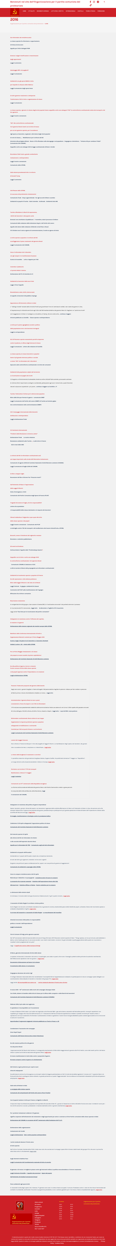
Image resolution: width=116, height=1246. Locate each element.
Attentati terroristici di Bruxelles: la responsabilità (25, 920)
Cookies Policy (59, 1243)
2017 (60, 1212)
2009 (71, 1212)
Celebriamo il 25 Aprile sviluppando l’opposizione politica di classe (30, 823)
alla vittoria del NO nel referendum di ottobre (23, 838)
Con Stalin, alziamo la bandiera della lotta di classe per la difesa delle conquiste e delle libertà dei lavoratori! (42, 993)
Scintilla (80, 11)
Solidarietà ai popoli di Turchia (19, 201)
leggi (43, 791)
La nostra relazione (29, 437)
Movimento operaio (43, 11)
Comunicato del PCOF (33, 524)
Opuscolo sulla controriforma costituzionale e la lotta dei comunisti (30, 365)
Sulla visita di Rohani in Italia (18, 1085)
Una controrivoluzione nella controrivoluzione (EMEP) (25, 404)
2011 (71, 1208)
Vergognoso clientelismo (71, 141)
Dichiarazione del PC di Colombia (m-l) (21, 274)
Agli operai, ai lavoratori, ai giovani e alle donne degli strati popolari (30, 134)
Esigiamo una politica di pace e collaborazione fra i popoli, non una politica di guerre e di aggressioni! (39, 863)
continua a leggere (65, 314)
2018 (60, 1210)
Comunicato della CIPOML (17, 165)
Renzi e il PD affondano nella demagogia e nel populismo (46, 141)
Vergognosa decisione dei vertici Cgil (21, 973)
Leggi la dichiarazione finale (18, 419)
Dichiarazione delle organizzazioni (20, 1127)
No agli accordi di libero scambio (45, 198)
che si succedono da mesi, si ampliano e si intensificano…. (31, 747)
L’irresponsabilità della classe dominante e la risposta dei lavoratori (30, 510)
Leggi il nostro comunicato (18, 116)
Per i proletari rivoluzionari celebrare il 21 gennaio (24, 1113)
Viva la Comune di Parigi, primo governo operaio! (24, 934)
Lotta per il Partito (57, 11)
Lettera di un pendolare (17, 506)
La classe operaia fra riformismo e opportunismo (25, 41)
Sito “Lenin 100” (39, 1229)
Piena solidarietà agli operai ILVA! (20, 1184)
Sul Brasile (42, 201)
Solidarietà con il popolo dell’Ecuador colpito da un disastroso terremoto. (31, 856)
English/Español (39, 1215)
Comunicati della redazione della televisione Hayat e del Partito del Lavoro (32, 223)
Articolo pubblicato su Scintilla (19, 317)
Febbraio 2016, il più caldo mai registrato (22, 1004)
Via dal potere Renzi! (16, 1046)
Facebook (38, 1222)
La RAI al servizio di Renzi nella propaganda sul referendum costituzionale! (32, 568)
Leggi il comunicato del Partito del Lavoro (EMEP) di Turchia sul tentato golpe (33, 401)
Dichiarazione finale (16, 437)
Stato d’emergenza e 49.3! (18, 492)
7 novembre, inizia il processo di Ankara (46, 219)
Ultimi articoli (39, 1202)
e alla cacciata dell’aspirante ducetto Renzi (23, 841)
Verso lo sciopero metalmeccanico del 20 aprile (24, 874)
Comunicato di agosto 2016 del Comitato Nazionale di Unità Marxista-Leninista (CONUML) (37, 463)
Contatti (37, 1209)
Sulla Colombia (33, 201)
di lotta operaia (14, 1145)
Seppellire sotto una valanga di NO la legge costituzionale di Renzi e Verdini (32, 147)
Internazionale (70, 11)
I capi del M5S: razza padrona (68, 711)
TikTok (37, 1224)
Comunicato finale (15, 198)
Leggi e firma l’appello (17, 285)
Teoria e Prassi (90, 11)
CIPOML (37, 1213)
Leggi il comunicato (16, 74)
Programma (38, 1206)
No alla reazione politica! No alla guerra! (22, 1043)
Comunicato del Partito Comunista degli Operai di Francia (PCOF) (29, 495)
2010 (71, 1210)
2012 (71, 1206)
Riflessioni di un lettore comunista (20, 593)
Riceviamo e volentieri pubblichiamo (21, 539)
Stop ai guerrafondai (28, 198)
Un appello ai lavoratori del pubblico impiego (23, 296)
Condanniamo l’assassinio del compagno (22, 1028)
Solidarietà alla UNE (52, 201)
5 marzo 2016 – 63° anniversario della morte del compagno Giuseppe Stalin (32, 989)
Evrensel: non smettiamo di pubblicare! (22, 219)
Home (24, 11)
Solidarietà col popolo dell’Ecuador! (21, 852)
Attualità (31, 11)
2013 (71, 1204)
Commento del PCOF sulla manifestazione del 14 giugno (26, 590)
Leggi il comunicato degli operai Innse (21, 88)
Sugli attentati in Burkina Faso (19, 1158)
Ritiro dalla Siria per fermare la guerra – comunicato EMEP (27, 397)
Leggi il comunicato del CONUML (19, 245)
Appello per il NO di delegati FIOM (20, 48)
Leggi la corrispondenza (17, 332)
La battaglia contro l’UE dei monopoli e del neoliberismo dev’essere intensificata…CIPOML (37, 528)
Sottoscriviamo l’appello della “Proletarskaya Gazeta (26, 550)
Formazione (101, 11)
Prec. (71, 1219)
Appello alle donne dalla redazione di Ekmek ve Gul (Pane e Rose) (29, 227)
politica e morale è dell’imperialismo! (21, 923)
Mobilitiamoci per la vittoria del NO (33, 137)
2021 (60, 1204)
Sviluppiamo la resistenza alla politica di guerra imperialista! (28, 804)
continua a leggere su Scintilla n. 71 (46, 386)
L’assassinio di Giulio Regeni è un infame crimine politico (27, 903)
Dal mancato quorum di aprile (19, 834)
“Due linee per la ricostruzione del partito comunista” (33, 611)
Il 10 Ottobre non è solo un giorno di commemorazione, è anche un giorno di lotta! (34, 230)
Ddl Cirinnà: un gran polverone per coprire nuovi (24, 1067)
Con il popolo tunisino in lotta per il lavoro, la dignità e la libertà (29, 1100)
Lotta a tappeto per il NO (31, 259)
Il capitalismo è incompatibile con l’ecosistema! (24, 1008)
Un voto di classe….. (16, 137)
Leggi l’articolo (14, 586)
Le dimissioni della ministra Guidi (20, 892)
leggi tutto (34, 608)
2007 (71, 1217)
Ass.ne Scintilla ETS (40, 1226)
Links (36, 1211)
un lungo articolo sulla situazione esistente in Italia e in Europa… (33, 762)
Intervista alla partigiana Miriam (19, 141)
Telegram (37, 1220)
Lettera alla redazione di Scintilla (32, 346)
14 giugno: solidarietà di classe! (29, 586)
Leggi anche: (38, 982)
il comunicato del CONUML (19, 794)
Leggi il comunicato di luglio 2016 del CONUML (24, 466)
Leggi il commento (15, 63)
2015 (60, 1217)
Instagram (38, 1217)
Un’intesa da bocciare (16, 45)
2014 (60, 1219)
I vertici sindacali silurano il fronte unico (22, 1142)
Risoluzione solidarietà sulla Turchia (20, 441)
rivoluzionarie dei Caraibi (17, 1131)
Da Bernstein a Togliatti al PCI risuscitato (51, 608)
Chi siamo (38, 1204)
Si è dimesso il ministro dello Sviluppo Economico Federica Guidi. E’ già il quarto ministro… (40, 896)
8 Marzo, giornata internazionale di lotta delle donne (25, 953)
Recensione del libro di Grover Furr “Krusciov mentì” (25, 477)
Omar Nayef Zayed (15, 1032)
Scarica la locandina (16, 259)
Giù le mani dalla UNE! (17, 444)
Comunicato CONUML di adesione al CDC (23, 564)
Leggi (25, 945)
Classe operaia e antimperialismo (40, 317)
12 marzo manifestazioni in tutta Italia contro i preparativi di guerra (30, 1056)
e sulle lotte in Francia (39, 441)
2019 (60, 1208)
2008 (71, 1214)
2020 (60, 1206)
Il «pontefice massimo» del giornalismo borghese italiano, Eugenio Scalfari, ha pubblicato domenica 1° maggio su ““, (48, 758)
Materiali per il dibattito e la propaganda (34, 878)
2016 (60, 1214)
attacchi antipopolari (16, 1070)
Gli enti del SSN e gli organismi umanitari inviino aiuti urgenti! (28, 859)
